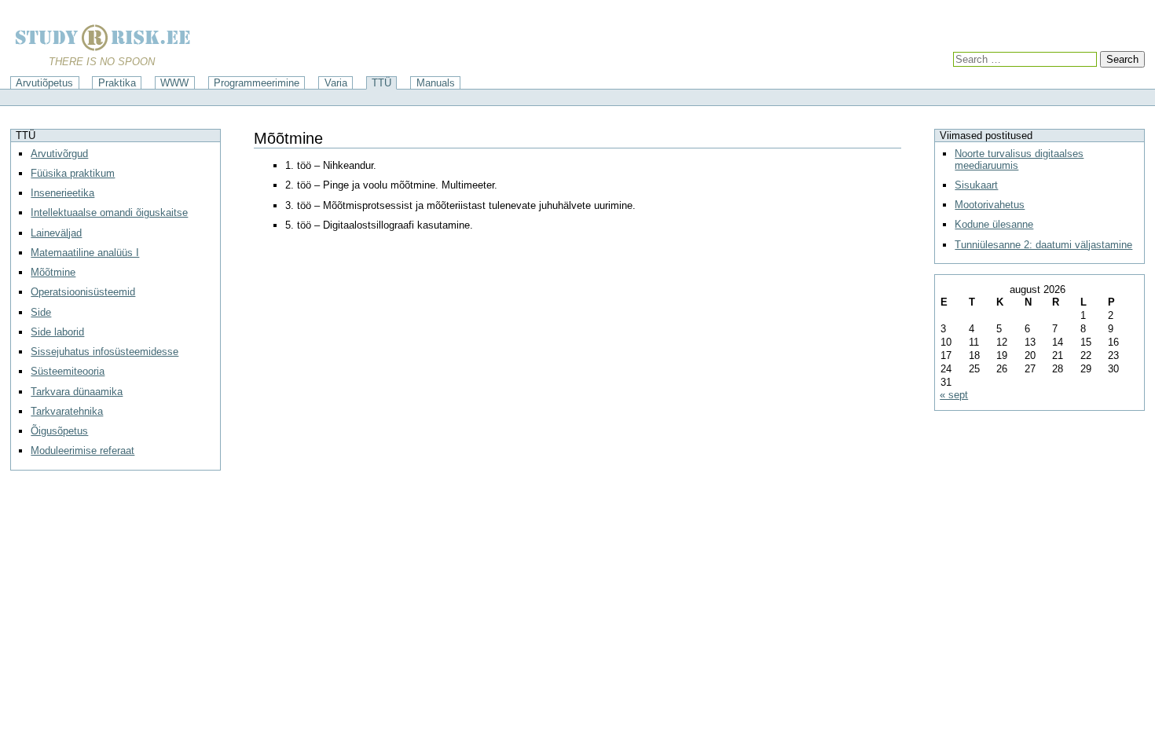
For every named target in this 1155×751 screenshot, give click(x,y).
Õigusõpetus (59, 431)
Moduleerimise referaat (82, 450)
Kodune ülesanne (994, 224)
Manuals (435, 83)
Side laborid (57, 332)
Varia (335, 83)
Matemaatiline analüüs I (85, 252)
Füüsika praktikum (73, 173)
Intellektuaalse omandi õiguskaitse (109, 212)
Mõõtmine (53, 272)
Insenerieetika (62, 193)
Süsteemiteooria (67, 371)
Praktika (117, 83)
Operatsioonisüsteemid (83, 292)
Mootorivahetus (990, 205)
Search (1122, 59)
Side (41, 312)
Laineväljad (56, 233)
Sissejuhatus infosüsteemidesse (104, 351)
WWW (174, 83)
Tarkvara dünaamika (77, 391)
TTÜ (381, 83)
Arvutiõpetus (44, 83)
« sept (954, 395)
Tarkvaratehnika (67, 411)
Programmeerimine (256, 83)
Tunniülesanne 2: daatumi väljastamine (1043, 245)
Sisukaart (976, 185)
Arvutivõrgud (59, 153)
